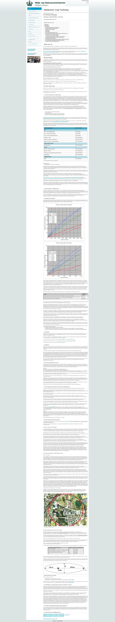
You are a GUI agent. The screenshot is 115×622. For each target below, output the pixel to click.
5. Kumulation (47, 31)
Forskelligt (30, 33)
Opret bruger (84, 0)
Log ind (87, 0)
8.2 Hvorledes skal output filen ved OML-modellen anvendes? (55, 36)
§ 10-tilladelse (31, 24)
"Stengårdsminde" (70, 582)
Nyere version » (60, 16)
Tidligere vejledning (32, 35)
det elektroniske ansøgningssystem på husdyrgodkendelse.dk (64, 340)
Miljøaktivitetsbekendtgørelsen (33, 17)
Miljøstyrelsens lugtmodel (70, 108)
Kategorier (30, 41)
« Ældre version (46, 16)
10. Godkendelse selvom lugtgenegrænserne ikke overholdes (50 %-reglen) (57, 39)
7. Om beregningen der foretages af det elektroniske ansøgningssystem (56, 33)
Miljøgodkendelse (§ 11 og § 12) (34, 26)
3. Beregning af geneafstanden (50, 29)
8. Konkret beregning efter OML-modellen (51, 34)
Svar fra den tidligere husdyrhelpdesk (32, 50)
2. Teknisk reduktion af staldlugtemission (51, 28)
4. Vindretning (47, 30)
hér (55, 82)
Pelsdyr (30, 15)
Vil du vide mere (47, 26)
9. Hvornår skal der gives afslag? (50, 38)
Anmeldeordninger (32, 22)
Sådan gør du (46, 24)
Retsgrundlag (46, 25)
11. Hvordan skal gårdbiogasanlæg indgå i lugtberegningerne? (55, 40)
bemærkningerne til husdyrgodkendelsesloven (60, 121)
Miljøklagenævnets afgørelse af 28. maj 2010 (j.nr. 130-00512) (53, 615)
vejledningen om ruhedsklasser (63, 532)
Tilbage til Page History (53, 16)
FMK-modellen (78, 108)
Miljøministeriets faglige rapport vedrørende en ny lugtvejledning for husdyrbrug (55, 178)
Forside (29, 8)
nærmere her (48, 55)
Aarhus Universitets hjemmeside (77, 177)
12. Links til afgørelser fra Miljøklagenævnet (52, 41)
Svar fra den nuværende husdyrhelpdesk (32, 54)
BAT (29, 31)
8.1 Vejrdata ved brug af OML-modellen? (52, 35)
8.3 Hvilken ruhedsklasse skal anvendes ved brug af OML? (55, 37)
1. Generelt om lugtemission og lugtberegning (52, 27)
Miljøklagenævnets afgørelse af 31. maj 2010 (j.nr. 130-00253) (53, 616)
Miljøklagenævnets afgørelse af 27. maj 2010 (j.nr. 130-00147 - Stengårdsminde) (55, 614)
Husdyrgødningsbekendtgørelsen (34, 13)
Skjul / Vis (52, 22)
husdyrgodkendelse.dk (50, 406)
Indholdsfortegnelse (32, 39)
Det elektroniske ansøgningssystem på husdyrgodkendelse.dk (52, 117)
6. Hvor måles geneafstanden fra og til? (51, 32)
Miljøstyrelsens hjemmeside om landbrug (49, 618)
